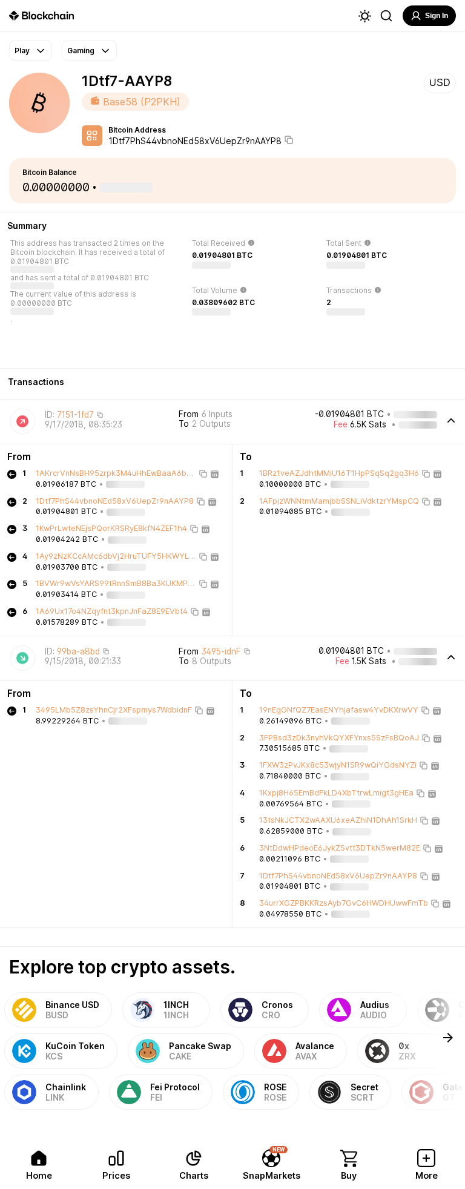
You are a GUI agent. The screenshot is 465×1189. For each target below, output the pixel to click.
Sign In (436, 16)
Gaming (80, 50)
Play (22, 50)
